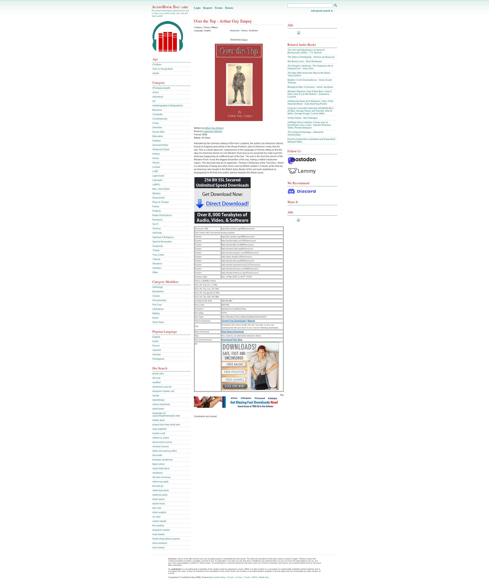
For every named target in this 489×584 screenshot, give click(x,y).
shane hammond (161, 404)
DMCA (254, 577)
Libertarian (158, 309)
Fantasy (156, 140)
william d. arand (160, 437)
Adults (155, 73)
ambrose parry (160, 495)
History (207, 27)
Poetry (155, 206)
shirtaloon (157, 473)
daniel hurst (158, 503)
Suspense (157, 246)
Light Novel (158, 175)
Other (155, 272)
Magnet (251, 321)
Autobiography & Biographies (167, 105)
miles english (159, 512)
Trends (247, 577)
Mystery (156, 193)
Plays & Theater (160, 202)
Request (207, 8)
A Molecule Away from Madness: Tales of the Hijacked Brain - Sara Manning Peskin (310, 102)
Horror (155, 158)
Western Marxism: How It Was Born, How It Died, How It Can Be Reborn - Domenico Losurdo (309, 94)
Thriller (156, 250)
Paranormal (158, 197)
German (156, 354)
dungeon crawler (161, 530)
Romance (157, 219)
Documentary (159, 300)
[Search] (335, 5)
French (156, 345)
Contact (239, 577)
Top (282, 395)
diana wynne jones (162, 442)
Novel (155, 318)
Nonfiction (253, 30)
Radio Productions (162, 215)
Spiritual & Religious (163, 237)
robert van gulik (160, 481)
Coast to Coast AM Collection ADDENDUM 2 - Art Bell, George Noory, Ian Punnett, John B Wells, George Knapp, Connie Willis (311, 111)
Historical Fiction (161, 149)
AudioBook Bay (170, 6)
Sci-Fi (155, 224)
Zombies (156, 268)
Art (153, 101)
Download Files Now (232, 339)
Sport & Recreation (162, 241)
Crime (155, 123)
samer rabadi (159, 521)
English (156, 337)
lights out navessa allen (164, 451)
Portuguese (158, 359)
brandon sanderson (162, 459)
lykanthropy (158, 400)
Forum (219, 8)
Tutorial (156, 259)
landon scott (158, 433)
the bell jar (157, 486)
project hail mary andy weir (166, 424)
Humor (155, 162)
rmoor (244, 39)
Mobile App (264, 577)
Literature (157, 180)
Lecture (156, 167)
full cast (156, 378)
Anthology (157, 287)
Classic (156, 296)
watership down (160, 490)
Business (157, 110)
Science (156, 228)
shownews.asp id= (162, 386)
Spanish (156, 350)
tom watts (157, 455)
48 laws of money (161, 477)
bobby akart (158, 420)
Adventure (157, 96)
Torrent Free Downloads (234, 321)
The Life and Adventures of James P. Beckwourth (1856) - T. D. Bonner (306, 51)
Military (214, 27)
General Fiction (160, 145)
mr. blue (156, 516)
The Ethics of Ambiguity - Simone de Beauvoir (311, 57)
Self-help (157, 233)
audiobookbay (219, 577)
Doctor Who (158, 132)
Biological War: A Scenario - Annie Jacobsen (310, 87)
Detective (157, 127)
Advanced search (320, 11)
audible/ (156, 382)
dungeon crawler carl (163, 391)
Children (156, 64)
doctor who (158, 373)
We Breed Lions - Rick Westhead (304, 61)
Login (197, 8)
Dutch (155, 341)
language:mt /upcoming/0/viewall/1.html (166, 414)
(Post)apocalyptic (161, 88)
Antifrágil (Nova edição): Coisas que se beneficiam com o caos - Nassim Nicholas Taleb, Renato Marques (309, 125)
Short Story (158, 322)
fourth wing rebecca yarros (166, 538)
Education (157, 136)
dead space (158, 499)
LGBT (155, 171)
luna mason (158, 547)
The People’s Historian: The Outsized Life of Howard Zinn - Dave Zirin (310, 67)
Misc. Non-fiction (161, 189)
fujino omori (158, 464)
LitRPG (156, 184)
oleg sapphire (159, 429)
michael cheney (160, 446)
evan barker (158, 534)
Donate (229, 8)
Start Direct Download (233, 331)
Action (155, 92)
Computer (157, 114)
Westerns (157, 263)
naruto (155, 395)
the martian (158, 525)
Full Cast (157, 304)
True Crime (158, 255)
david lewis (158, 408)
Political (156, 211)
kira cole (156, 508)
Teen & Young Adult (162, 69)
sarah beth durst (160, 468)
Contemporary (159, 118)
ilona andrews (159, 543)
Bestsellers (158, 291)
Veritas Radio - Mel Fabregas (302, 118)
